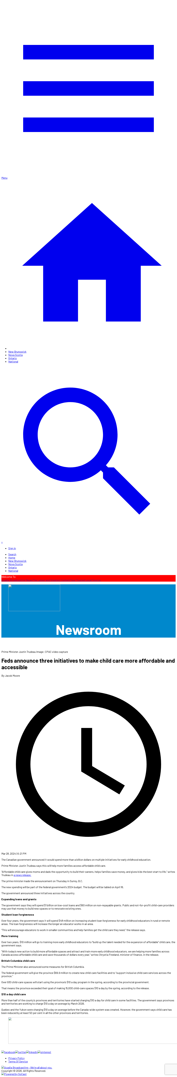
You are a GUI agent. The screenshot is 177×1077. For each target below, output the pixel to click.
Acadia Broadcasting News (17, 580)
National (13, 361)
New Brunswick (17, 351)
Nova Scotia (15, 354)
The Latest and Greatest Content (51, 580)
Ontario (12, 358)
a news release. (22, 875)
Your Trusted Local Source (85, 580)
